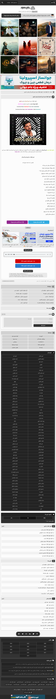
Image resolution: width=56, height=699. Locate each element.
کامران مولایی (15, 461)
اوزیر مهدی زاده (15, 379)
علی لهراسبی (15, 446)
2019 (28, 649)
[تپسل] (0, 76)
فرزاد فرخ (15, 455)
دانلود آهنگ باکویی (41, 684)
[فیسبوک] (37, 633)
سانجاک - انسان (48, 296)
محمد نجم (41, 480)
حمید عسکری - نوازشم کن (47, 290)
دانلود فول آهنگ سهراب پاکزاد (47, 547)
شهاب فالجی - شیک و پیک (47, 622)
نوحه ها (41, 347)
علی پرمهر (15, 441)
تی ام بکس (41, 398)
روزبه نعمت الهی (41, 421)
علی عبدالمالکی (41, 446)
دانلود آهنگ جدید (44, 682)
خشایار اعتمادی (15, 407)
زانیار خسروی (41, 424)
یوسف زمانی (15, 509)
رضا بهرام (41, 412)
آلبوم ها (41, 336)
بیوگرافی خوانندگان (41, 339)
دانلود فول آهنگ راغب (48, 538)
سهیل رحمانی (15, 429)
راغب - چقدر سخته (49, 614)
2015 (11, 652)
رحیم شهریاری (15, 410)
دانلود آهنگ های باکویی (32, 684)
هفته (44, 518)
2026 (45, 643)
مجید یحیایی (41, 472)
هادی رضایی (15, 503)
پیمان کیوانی (15, 396)
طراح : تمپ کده (27, 692)
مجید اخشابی (15, 466)
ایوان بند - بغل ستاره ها (21, 293)
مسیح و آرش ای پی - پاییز (47, 619)
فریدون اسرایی (41, 461)
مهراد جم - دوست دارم (48, 628)
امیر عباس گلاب (41, 373)
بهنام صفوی (15, 390)
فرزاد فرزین (41, 458)
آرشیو (3, 526)
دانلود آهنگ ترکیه (9, 684)
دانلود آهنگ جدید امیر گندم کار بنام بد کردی (42, 97)
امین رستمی (41, 379)
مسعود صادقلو (15, 486)
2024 (11, 643)
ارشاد (15, 362)
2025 (28, 643)
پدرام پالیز (15, 393)
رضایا (15, 418)
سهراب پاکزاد (41, 429)
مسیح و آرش (41, 489)
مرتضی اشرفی (15, 480)
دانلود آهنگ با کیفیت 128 (27, 266)
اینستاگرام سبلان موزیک (16, 222)
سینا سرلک (15, 435)
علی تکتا (41, 444)
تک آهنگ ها (46, 92)
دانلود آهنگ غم (23, 684)
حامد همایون (41, 401)
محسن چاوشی (41, 475)
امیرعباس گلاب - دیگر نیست (47, 593)
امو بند (41, 367)
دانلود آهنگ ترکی (28, 682)
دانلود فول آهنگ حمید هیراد (47, 544)
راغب (41, 410)
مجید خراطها (41, 469)
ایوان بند (41, 384)
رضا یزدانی (41, 418)
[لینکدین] (29, 633)
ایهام (15, 381)
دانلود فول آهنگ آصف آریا (47, 556)
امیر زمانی (15, 370)
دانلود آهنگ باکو (13, 682)
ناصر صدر (15, 500)
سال (11, 518)
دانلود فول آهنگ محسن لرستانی (46, 550)
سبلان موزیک (51, 682)
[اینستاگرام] (26, 633)
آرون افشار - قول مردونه (48, 617)
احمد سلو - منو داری (49, 602)
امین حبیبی (15, 376)
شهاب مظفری (41, 441)
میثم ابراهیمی (41, 500)
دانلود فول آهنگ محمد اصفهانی (46, 533)
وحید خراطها (14, 506)
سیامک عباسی (41, 432)
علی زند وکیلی (15, 444)
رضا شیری (15, 412)
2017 (45, 652)
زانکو (15, 421)
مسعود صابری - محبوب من (20, 290)
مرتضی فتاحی (41, 486)
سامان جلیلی (41, 427)
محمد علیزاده (41, 478)
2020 (45, 649)
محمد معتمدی (15, 478)
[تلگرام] (22, 633)
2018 (11, 649)
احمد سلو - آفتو (50, 605)
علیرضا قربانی (41, 452)
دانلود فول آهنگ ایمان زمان (47, 530)
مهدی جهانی (41, 495)
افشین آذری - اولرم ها (47, 293)
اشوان (41, 364)
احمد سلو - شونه (49, 608)
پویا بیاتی (41, 396)
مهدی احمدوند (15, 492)
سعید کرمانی (15, 427)
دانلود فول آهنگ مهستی (48, 535)
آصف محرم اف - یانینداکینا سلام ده (44, 303)
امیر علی (41, 376)
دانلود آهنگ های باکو (50, 684)
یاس (41, 509)
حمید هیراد (41, 407)
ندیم (41, 503)
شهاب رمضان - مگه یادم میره (47, 625)
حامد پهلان (15, 398)
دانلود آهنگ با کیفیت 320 (27, 261)
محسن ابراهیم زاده (15, 472)
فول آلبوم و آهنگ (41, 345)
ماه (28, 518)
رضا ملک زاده (15, 415)
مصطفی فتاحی (15, 489)
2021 (11, 646)
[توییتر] (33, 633)
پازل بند (41, 393)
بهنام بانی (41, 390)
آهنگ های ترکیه (15, 336)
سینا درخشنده (41, 435)
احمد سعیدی (15, 359)
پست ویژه (15, 339)
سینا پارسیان (15, 432)
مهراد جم (15, 497)
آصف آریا (15, 356)
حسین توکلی (15, 401)
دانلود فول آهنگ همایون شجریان (46, 553)
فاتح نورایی (41, 455)
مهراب (41, 497)
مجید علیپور (15, 469)
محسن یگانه (15, 475)
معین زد (41, 492)
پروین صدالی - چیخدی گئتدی (46, 300)
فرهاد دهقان (14, 458)
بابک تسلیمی (15, 384)
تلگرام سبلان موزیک (37, 222)
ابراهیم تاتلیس (41, 359)
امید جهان (15, 367)
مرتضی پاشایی (41, 483)
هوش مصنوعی (15, 347)
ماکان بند (41, 466)
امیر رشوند (41, 370)
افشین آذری (15, 364)
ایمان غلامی (41, 381)
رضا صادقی (41, 415)
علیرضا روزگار (41, 449)
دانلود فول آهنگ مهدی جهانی (46, 541)
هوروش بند (41, 506)
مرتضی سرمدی (15, 483)
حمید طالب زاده (41, 404)
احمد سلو (41, 362)
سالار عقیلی (15, 424)
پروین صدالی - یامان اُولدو (20, 296)
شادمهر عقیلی (41, 438)
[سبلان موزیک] (28, 9)
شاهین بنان (15, 438)
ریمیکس (15, 342)
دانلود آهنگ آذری (20, 682)
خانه (51, 92)
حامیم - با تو (23, 303)
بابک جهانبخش (41, 387)
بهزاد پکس (15, 387)
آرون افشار (41, 356)
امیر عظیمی (15, 373)
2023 (45, 646)
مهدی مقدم (15, 495)
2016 (28, 652)
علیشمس (15, 452)
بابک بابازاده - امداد (22, 300)
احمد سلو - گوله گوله (48, 611)
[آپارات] (19, 633)
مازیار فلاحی (15, 463)
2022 (28, 646)
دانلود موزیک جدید (35, 682)
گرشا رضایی (41, 463)
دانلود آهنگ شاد (16, 684)
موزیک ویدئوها (15, 345)
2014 (28, 655)
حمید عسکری (15, 404)
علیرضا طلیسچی (15, 449)
